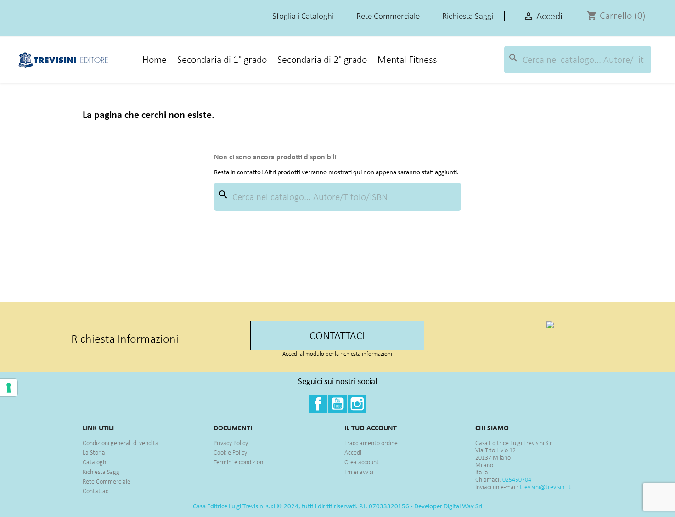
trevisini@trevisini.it (545, 487)
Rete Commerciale (106, 481)
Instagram (357, 404)
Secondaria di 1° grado (222, 59)
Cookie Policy (230, 452)
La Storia (94, 452)
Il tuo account (370, 427)
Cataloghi (95, 462)
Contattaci (96, 491)
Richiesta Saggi (102, 472)
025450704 (516, 480)
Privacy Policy (231, 443)
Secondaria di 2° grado (322, 59)
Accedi (352, 452)
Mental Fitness (407, 59)
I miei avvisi (358, 472)
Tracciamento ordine (371, 443)
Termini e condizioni (239, 462)
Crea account (361, 462)
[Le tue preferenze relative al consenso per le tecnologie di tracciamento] (8, 387)
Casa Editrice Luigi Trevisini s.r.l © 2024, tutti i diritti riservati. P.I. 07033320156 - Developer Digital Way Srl (337, 506)
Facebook (318, 404)
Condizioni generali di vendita (120, 443)
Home (154, 59)
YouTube (337, 404)
